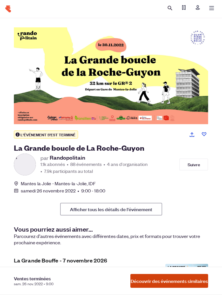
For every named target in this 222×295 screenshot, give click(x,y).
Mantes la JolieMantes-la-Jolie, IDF (58, 183)
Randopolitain (67, 157)
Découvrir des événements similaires (169, 281)
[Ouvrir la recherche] (170, 8)
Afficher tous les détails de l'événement (111, 209)
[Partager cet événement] (192, 134)
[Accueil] (8, 8)
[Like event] (204, 134)
